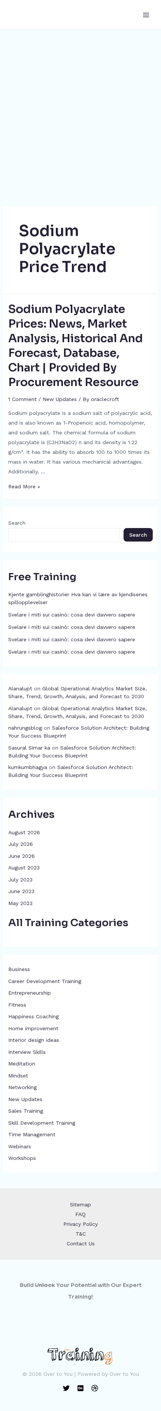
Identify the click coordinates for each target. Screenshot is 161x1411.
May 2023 (20, 903)
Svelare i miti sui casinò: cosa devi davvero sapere (71, 615)
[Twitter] (66, 1388)
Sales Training (25, 1111)
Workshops (22, 1158)
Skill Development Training (41, 1123)
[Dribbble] (94, 1388)
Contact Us (81, 1243)
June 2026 (21, 856)
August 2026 (24, 832)
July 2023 (20, 880)
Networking (22, 1087)
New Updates (25, 1099)
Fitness (17, 1005)
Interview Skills (27, 1052)
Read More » (24, 486)
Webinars (19, 1146)
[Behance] (80, 1388)
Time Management (31, 1134)
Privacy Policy (80, 1224)
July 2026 (20, 844)
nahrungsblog (25, 728)
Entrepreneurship (29, 993)
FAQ (80, 1214)
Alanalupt (20, 688)
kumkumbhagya (27, 767)
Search (16, 523)
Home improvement (33, 1028)
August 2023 (24, 868)
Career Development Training (44, 981)
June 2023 (21, 891)
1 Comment (22, 399)
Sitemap (80, 1205)
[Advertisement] (80, 114)
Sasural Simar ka (29, 748)
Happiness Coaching (33, 1016)
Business (19, 969)
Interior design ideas (33, 1040)
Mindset (18, 1076)
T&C (81, 1234)
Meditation (21, 1064)
